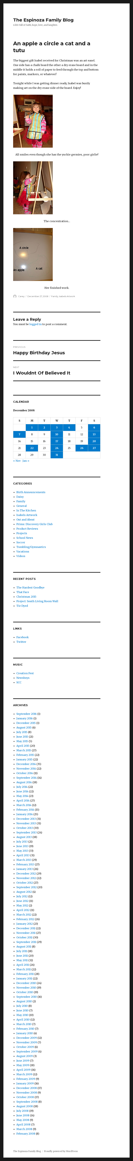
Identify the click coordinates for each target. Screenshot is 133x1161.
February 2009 (25, 1078)
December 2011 (25, 928)
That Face (22, 592)
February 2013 (25, 864)
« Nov (17, 460)
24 (57, 448)
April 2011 (22, 964)
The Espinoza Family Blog (43, 20)
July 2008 (22, 1110)
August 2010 (24, 1001)
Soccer (20, 542)
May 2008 (22, 1120)
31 (56, 454)
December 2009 (26, 1037)
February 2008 (25, 1133)
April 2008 (23, 1124)
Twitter (21, 641)
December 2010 (26, 983)
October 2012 (24, 882)
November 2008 (26, 1092)
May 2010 (22, 1015)
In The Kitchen (26, 510)
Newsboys (23, 677)
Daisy (20, 496)
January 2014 (24, 814)
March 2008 (24, 1129)
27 (94, 448)
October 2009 (25, 1047)
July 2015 (21, 732)
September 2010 (26, 996)
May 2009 (22, 1065)
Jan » (26, 460)
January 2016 (24, 718)
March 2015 (23, 750)
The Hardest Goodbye (30, 587)
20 (94, 441)
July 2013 (22, 841)
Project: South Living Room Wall (37, 601)
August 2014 (24, 782)
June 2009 (22, 1060)
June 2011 (22, 955)
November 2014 (26, 768)
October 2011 (24, 937)
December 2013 (26, 818)
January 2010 (24, 1033)
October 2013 (24, 828)
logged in (35, 324)
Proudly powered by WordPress (61, 1151)
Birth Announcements (30, 492)
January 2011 (24, 978)
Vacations (22, 551)
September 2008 (27, 1101)
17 (56, 441)
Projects (21, 533)
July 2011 (21, 951)
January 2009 (25, 1083)
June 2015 (22, 736)
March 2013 (23, 859)
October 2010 (24, 992)
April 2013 (23, 855)
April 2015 (22, 745)
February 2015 (25, 755)
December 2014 (26, 764)
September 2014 (26, 777)
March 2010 (23, 1024)
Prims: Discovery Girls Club (34, 524)
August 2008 (24, 1106)
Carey (21, 296)
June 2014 (22, 791)
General (21, 505)
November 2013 (26, 823)
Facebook (22, 637)
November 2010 (26, 987)
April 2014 (23, 800)
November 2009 (26, 1042)
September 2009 (27, 1051)
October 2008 (25, 1097)
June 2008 (22, 1115)
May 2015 (22, 741)
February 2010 (25, 1028)
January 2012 (24, 923)
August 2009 (24, 1056)
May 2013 (22, 850)
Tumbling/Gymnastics (31, 547)
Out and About (25, 519)
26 (81, 448)
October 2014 (24, 773)
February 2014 (25, 809)
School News (24, 537)
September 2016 (26, 713)
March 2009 (24, 1074)
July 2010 (22, 1005)
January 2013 (24, 869)
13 (94, 434)
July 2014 (22, 786)
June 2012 (22, 901)
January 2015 (24, 759)
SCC (18, 682)
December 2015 (26, 723)
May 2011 (22, 960)
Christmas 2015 (26, 596)
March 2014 (23, 805)
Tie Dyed (22, 605)
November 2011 (26, 932)
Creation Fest (25, 673)
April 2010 (23, 1019)
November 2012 (26, 878)
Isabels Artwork (67, 296)
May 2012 (22, 905)
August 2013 (24, 837)
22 (32, 448)
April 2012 (23, 910)
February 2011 (25, 974)
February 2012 (25, 919)
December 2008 (26, 1088)
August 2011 (23, 946)
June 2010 (22, 1010)
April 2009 (23, 1069)
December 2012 (26, 873)
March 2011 (23, 969)
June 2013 (22, 846)
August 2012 (24, 891)
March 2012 (23, 914)
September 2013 (26, 832)
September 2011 (26, 942)
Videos (20, 556)
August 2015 (24, 727)
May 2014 (22, 796)
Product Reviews (27, 528)
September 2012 (26, 887)
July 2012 (22, 896)
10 (56, 434)
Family (54, 296)
